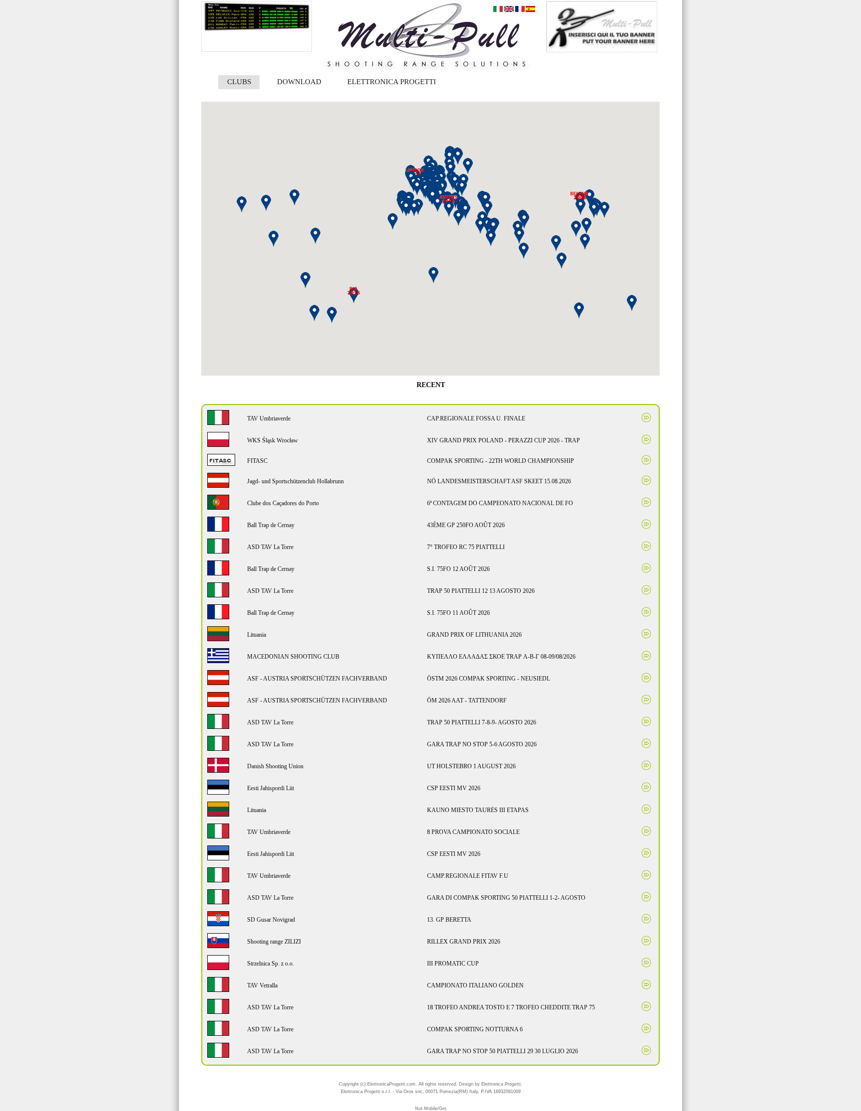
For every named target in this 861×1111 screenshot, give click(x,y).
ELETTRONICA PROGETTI (391, 82)
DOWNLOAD (299, 82)
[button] (353, 295)
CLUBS (239, 82)
